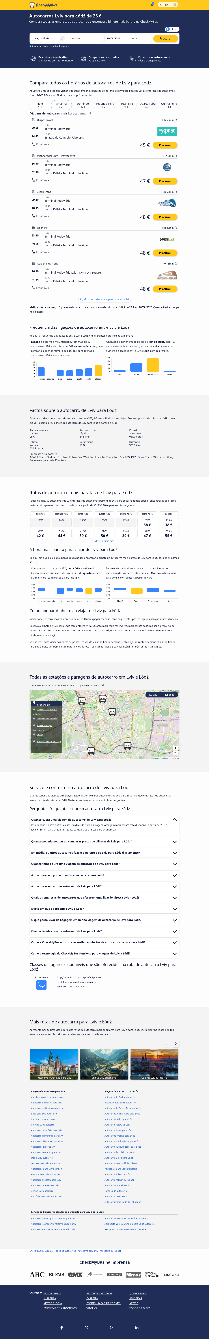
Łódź (171, 694)
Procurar (165, 145)
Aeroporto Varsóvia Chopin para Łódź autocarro (129, 1223)
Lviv (154, 694)
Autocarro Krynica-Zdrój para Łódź (122, 1141)
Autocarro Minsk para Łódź (118, 1157)
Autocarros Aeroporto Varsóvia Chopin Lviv (53, 1223)
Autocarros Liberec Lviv (43, 1146)
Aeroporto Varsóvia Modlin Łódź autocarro (126, 1229)
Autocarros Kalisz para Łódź (119, 1119)
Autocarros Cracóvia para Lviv (46, 1130)
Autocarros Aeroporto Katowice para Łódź (126, 1218)
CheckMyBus (36, 1250)
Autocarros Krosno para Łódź (119, 1135)
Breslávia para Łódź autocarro (120, 1102)
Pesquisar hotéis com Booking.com (50, 46)
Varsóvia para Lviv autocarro (46, 1196)
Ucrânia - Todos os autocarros (60, 1250)
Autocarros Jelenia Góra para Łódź (122, 1113)
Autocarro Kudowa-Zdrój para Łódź (122, 1146)
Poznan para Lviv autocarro (45, 1174)
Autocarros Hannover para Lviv (47, 1141)
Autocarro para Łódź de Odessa (120, 1163)
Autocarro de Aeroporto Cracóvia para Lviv (53, 1218)
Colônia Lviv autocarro (42, 1124)
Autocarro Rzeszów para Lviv (46, 1179)
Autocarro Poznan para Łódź (119, 1179)
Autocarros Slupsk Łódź (116, 1185)
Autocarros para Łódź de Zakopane (122, 1201)
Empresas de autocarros (60, 1308)
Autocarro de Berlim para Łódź (120, 1097)
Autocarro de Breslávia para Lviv (48, 1108)
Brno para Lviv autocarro (44, 1113)
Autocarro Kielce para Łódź (118, 1130)
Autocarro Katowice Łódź (117, 1124)
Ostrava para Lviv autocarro (45, 1163)
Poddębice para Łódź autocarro (120, 1168)
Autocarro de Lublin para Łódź (120, 1152)
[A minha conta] (151, 4)
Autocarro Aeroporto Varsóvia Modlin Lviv (53, 1229)
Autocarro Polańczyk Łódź (118, 1174)
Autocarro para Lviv (88, 1250)
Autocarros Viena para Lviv (45, 1185)
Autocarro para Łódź (110, 1250)
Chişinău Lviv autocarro (43, 1119)
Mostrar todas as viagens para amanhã (106, 299)
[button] (81, 701)
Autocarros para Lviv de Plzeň (46, 1168)
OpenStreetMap (161, 758)
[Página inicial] (43, 5)
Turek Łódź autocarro (115, 1190)
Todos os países (139, 1308)
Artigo (133, 1303)
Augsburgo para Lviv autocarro (47, 1097)
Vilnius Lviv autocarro (42, 1190)
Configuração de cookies (103, 1303)
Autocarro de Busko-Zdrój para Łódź (123, 1108)
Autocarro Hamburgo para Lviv (47, 1135)
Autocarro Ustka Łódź (115, 1196)
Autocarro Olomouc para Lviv (46, 1152)
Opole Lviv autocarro (42, 1157)
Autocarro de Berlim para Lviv (46, 1102)
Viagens (91, 1308)
